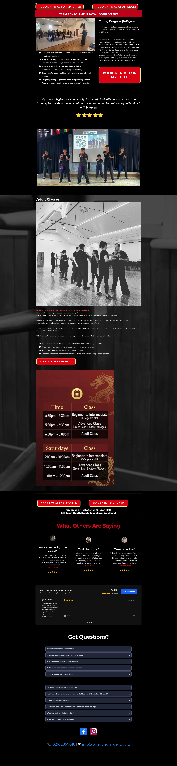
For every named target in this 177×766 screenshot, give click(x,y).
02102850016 (63, 744)
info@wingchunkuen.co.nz (106, 744)
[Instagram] (93, 731)
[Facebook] (83, 731)
